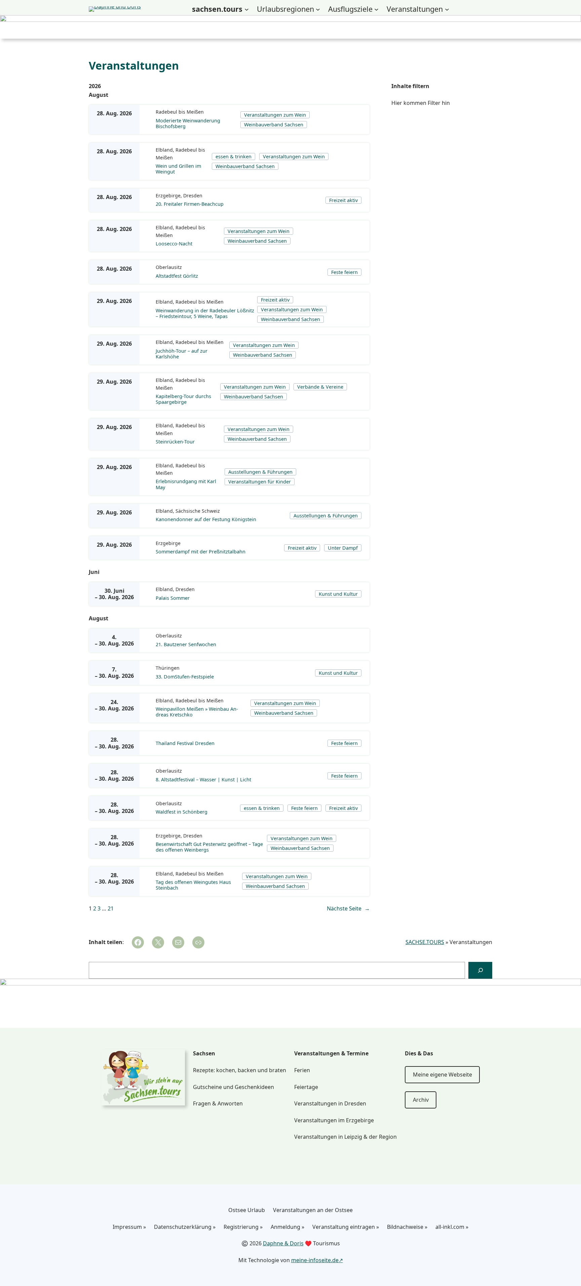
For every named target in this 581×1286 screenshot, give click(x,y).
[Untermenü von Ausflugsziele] (376, 9)
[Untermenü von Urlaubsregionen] (318, 9)
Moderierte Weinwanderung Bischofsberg (188, 123)
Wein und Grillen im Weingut (178, 169)
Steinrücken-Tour (175, 441)
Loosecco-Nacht (174, 243)
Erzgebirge (168, 195)
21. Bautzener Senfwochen (186, 644)
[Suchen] (480, 970)
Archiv (421, 1099)
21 (111, 908)
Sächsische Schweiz (198, 511)
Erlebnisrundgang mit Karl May (186, 484)
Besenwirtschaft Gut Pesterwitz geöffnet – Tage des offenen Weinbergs (209, 847)
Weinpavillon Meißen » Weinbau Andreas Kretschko (197, 712)
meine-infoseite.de (315, 1260)
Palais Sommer (173, 598)
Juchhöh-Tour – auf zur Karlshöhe (181, 354)
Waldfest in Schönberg (181, 812)
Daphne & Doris (283, 1243)
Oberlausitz (169, 267)
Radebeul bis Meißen (180, 112)
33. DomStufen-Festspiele (185, 676)
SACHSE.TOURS (424, 942)
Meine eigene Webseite (442, 1074)
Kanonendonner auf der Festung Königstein (206, 519)
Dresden (192, 195)
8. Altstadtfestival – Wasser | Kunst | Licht (203, 779)
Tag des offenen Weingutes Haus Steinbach (193, 885)
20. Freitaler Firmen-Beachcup (190, 204)
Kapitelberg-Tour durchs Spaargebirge (183, 399)
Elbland (164, 150)
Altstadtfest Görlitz (177, 276)
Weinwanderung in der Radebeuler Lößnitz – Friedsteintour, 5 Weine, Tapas (205, 313)
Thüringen (168, 668)
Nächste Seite (348, 908)
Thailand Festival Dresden (185, 743)
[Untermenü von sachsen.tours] (246, 9)
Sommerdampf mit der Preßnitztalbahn (200, 551)
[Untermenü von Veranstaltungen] (447, 9)
